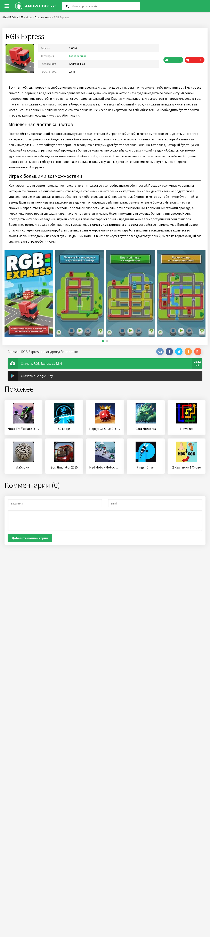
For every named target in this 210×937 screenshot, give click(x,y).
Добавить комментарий (30, 538)
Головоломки (77, 56)
